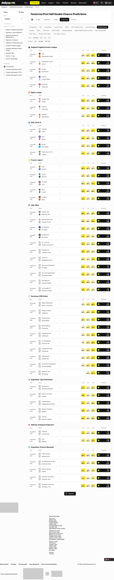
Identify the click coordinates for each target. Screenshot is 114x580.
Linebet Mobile (53, 522)
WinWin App (52, 524)
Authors (51, 552)
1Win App (52, 518)
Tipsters (51, 553)
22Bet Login (52, 545)
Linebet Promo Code (55, 536)
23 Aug (73, 19)
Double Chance (29, 7)
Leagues (51, 3)
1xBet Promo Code (54, 530)
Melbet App (52, 520)
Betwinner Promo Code (56, 533)
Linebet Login (53, 544)
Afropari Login (53, 541)
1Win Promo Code (54, 532)
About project (4, 564)
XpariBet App (53, 527)
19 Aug (38, 19)
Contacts (13, 564)
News (26, 3)
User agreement (34, 564)
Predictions (34, 3)
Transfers (65, 3)
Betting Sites (82, 3)
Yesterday (47, 19)
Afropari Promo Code (55, 538)
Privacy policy (23, 564)
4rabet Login (53, 547)
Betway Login (53, 548)
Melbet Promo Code (55, 535)
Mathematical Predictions (16, 7)
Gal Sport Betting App (55, 525)
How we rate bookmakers (49, 564)
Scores (44, 3)
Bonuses (73, 3)
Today (56, 19)
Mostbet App (53, 521)
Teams (58, 3)
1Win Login (52, 543)
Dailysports (4, 7)
